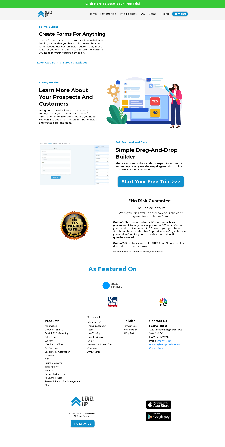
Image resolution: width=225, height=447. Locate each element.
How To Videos (95, 337)
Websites (50, 340)
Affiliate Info (93, 351)
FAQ (142, 13)
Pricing (164, 13)
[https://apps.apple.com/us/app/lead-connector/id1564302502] (159, 404)
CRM (47, 359)
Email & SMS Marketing (56, 333)
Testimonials (108, 13)
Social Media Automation (57, 351)
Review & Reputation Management (63, 381)
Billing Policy (129, 333)
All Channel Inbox (53, 377)
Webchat (49, 370)
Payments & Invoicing (56, 374)
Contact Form (156, 348)
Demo (152, 13)
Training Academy (96, 325)
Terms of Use (130, 325)
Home (93, 13)
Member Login (94, 322)
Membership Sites (54, 344)
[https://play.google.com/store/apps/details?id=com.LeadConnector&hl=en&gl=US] (159, 416)
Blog (47, 385)
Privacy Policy (130, 329)
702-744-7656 (164, 340)
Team (90, 329)
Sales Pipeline (52, 366)
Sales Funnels (51, 337)
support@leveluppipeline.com (164, 344)
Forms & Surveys (53, 362)
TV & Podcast (128, 13)
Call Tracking (51, 348)
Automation (51, 325)
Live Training (94, 333)
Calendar (49, 355)
